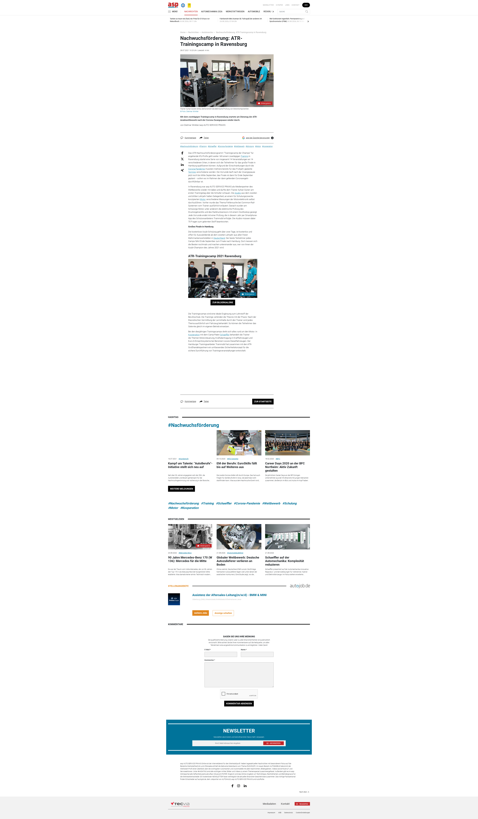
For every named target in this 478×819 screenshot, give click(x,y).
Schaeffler (224, 334)
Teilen (206, 138)
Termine (192, 172)
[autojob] (300, 586)
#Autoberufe (183, 459)
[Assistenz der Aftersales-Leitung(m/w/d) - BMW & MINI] (174, 599)
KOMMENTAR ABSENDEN (239, 703)
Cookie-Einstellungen (303, 813)
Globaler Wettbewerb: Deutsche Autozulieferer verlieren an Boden (238, 561)
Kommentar (209, 660)
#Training (207, 503)
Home (182, 32)
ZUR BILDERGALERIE (222, 302)
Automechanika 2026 (211, 11)
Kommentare (190, 138)
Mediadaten (269, 803)
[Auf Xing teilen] (182, 170)
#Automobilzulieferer (235, 553)
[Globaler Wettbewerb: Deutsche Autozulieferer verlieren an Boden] (239, 536)
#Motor (173, 508)
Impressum (271, 813)
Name (243, 650)
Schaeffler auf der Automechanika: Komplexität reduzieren (284, 561)
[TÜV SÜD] (182, 5)
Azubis (238, 193)
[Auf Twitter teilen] (182, 159)
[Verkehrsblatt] (188, 5)
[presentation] (308, 21)
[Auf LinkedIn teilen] (182, 165)
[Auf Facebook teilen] (182, 153)
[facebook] (232, 786)
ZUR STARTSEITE (263, 401)
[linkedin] (245, 786)
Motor (203, 199)
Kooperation (194, 334)
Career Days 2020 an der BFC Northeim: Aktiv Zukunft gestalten (285, 467)
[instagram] (238, 786)
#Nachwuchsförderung (193, 425)
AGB (279, 813)
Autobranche (207, 32)
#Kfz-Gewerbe (232, 459)
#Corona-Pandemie (247, 503)
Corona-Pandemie (196, 169)
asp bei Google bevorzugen (258, 138)
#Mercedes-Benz (185, 553)
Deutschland (219, 238)
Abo (306, 5)
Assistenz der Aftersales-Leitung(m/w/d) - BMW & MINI (229, 595)
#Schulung (289, 503)
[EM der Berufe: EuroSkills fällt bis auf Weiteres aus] (239, 442)
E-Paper (279, 5)
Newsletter (268, 5)
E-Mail (207, 650)
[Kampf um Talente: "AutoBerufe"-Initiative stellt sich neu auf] (190, 442)
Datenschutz (288, 813)
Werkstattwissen (235, 11)
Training (244, 156)
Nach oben (303, 792)
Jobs (287, 5)
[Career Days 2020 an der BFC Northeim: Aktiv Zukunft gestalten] (287, 442)
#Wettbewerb (271, 503)
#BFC (278, 459)
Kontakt (295, 5)
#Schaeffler (224, 503)
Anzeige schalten (223, 613)
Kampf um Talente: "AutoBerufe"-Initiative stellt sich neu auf (190, 465)
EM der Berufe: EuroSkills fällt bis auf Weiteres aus (237, 465)
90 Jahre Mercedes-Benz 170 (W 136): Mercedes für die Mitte (190, 559)
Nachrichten (191, 11)
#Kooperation (189, 508)
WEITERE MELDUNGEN (181, 488)
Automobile (254, 11)
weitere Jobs (200, 613)
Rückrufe (268, 11)
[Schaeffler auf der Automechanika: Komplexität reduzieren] (287, 536)
